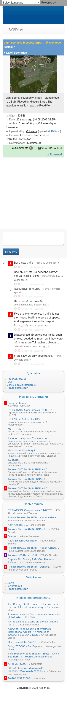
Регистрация (14, 585)
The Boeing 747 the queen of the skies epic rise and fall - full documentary (33, 606)
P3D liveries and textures (32, 562)
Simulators (36, 664)
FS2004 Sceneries (15, 52)
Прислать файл (16, 378)
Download (55, 154)
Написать (11, 252)
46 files (55, 131)
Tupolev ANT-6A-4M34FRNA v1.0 (27, 469)
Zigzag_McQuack (23, 325)
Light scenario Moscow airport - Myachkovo (32, 42)
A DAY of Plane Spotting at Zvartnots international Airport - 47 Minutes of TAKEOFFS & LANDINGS (29, 631)
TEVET (47, 288)
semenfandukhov (51, 276)
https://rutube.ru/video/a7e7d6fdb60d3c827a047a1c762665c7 (26, 670)
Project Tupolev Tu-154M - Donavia (29, 566)
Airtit (58, 355)
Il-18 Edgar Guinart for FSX (24, 419)
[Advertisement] (33, 194)
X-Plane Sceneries (35, 525)
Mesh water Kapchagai (21, 450)
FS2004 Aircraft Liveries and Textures (26, 520)
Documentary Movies (28, 624)
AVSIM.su (16, 29)
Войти (10, 582)
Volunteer (31, 131)
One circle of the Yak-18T (23, 642)
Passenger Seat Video (19, 659)
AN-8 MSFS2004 (18, 663)
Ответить (27, 267)
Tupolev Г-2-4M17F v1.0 (22, 555)
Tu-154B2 (13, 459)
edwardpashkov (22, 346)
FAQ (9, 381)
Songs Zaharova (17, 403)
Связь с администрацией (22, 384)
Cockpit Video (48, 642)
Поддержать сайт (17, 387)
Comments (23, 148)
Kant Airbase (15, 524)
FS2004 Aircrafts (48, 555)
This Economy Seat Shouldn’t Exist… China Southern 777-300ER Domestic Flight (33, 655)
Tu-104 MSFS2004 (19, 678)
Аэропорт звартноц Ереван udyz (27, 438)
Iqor (39, 262)
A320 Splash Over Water (22, 540)
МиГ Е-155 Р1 (16, 428)
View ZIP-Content (51, 148)
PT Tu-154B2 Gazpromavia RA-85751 (30, 409)
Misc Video (30, 617)
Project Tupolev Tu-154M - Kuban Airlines (32, 517)
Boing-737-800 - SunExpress (25, 646)
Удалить (39, 267)
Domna (12, 536)
